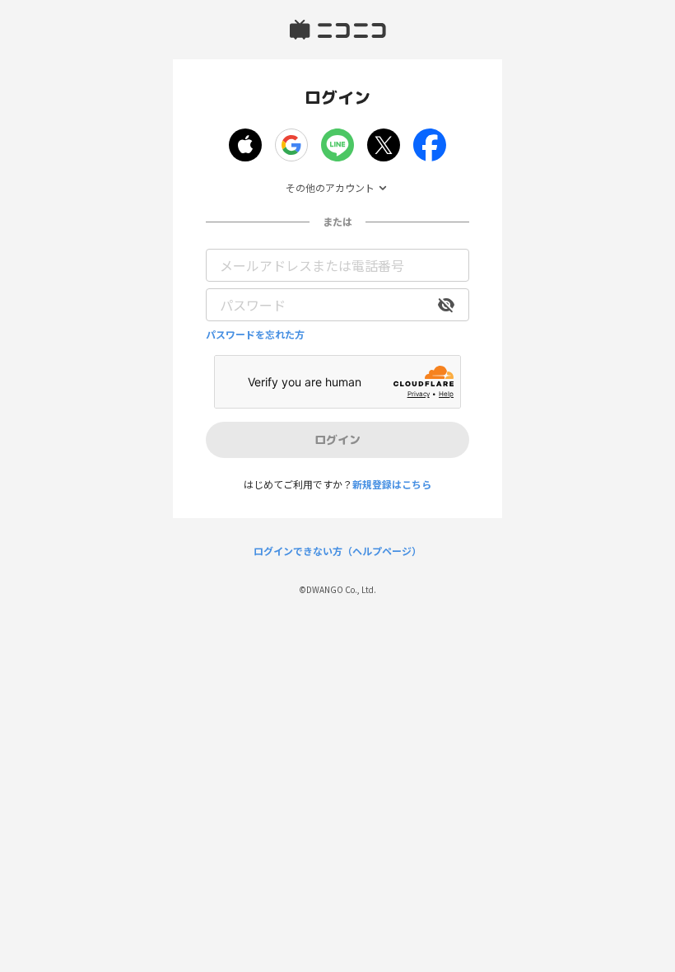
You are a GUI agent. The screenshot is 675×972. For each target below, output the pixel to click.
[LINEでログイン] (337, 145)
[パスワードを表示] (446, 305)
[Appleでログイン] (245, 145)
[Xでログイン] (383, 145)
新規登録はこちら (391, 484)
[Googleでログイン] (291, 145)
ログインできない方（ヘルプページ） (337, 551)
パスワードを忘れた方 (255, 334)
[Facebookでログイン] (429, 145)
